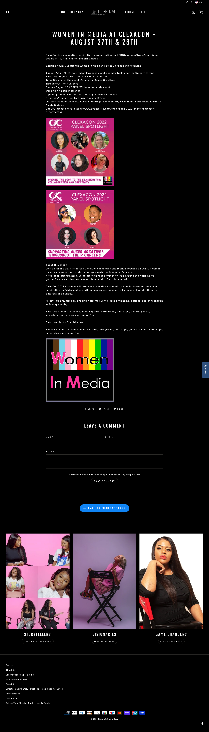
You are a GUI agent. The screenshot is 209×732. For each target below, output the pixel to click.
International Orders (16, 679)
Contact (130, 12)
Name (49, 437)
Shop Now (77, 12)
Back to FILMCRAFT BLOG (106, 508)
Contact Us (11, 698)
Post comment (104, 481)
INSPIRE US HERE (104, 641)
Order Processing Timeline (20, 674)
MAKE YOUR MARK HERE (37, 641)
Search (9, 665)
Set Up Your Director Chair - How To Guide (28, 703)
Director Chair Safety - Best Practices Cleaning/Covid (34, 688)
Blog (144, 12)
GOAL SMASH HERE (171, 641)
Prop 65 (10, 684)
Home (62, 12)
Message (52, 451)
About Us (10, 670)
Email (109, 437)
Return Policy (13, 693)
